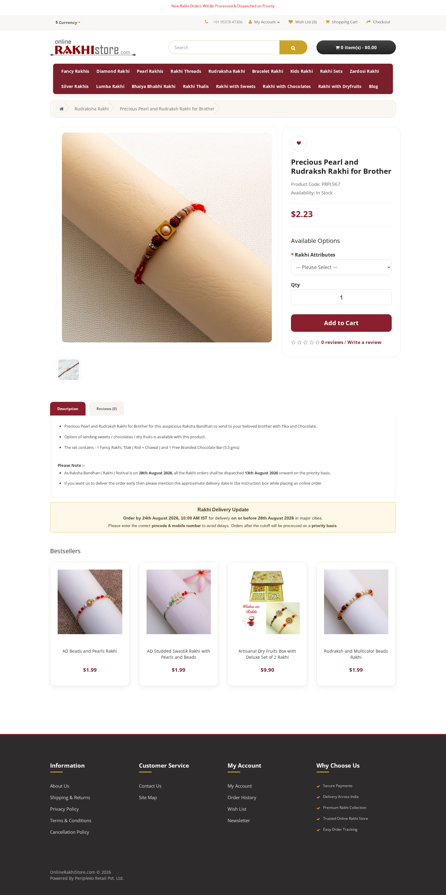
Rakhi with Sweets (235, 86)
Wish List (237, 809)
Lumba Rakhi (110, 86)
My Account (240, 786)
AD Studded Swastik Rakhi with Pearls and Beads (178, 654)
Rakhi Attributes (315, 255)
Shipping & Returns (70, 797)
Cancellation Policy (69, 832)
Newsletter (239, 820)
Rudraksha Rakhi (226, 71)
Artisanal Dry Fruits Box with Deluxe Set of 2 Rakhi (267, 654)
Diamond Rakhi (113, 71)
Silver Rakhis (75, 86)
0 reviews (332, 342)
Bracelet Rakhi (267, 71)
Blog (373, 86)
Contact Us (150, 786)
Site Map (148, 797)
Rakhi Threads (186, 71)
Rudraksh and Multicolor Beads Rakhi (356, 654)
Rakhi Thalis (196, 86)
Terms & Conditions (70, 820)
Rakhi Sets (331, 71)
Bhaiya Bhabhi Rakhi (154, 86)
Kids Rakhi (301, 71)
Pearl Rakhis (150, 71)
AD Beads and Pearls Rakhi (90, 651)
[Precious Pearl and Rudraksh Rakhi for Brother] (167, 237)
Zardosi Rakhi (364, 71)
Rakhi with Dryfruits (340, 86)
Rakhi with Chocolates (287, 86)
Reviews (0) (106, 408)
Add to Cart (341, 323)
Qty (295, 285)
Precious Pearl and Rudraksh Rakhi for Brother (167, 109)
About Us (59, 786)
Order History (242, 797)
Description (67, 408)
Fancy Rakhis (75, 71)
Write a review (364, 342)
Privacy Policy (64, 809)
